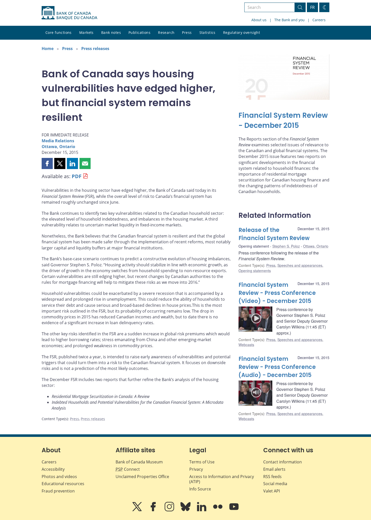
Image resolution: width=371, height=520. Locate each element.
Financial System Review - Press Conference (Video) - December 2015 (277, 293)
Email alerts (274, 469)
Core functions (58, 32)
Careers (319, 19)
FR (312, 7)
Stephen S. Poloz (286, 246)
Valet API (271, 491)
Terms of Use (202, 462)
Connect (128, 469)
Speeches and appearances (299, 265)
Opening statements (254, 270)
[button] (47, 163)
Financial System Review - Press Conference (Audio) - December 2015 (277, 367)
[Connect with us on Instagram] (170, 510)
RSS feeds (272, 476)
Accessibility (53, 469)
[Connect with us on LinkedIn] (202, 510)
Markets (86, 32)
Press (187, 32)
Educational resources (63, 483)
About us (259, 19)
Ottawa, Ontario (58, 146)
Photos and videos (59, 476)
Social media (275, 483)
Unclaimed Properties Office (142, 476)
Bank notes (111, 32)
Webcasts (246, 344)
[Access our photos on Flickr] (218, 510)
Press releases (95, 48)
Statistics (207, 32)
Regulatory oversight (241, 32)
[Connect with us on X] (137, 510)
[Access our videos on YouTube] (234, 510)
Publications (139, 32)
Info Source (200, 489)
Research (166, 32)
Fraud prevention (58, 491)
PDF (77, 176)
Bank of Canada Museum (139, 462)
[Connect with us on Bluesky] (186, 510)
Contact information (282, 462)
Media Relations (58, 141)
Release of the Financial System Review (274, 234)
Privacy (196, 469)
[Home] (69, 13)
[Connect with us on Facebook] (154, 510)
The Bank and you (289, 19)
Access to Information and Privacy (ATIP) (221, 479)
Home (48, 48)
